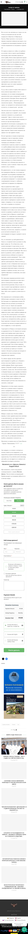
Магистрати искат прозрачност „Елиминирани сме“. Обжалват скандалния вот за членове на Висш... (14, 886)
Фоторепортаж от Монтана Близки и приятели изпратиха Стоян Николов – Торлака (14, 860)
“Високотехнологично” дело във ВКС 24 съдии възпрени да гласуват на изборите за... (14, 808)
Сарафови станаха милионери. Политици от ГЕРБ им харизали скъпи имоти (14, 782)
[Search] (26, 2)
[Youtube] (22, 2)
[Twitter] (17, 2)
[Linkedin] (20, 2)
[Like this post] (11, 729)
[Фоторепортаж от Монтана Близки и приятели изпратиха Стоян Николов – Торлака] (14, 848)
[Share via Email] (16, 729)
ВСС (18, 724)
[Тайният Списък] (14, 746)
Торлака (13, 724)
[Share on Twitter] (14, 730)
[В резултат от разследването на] (14, 822)
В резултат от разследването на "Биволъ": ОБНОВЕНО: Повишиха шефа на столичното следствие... (14, 834)
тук (21, 443)
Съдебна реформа (6, 724)
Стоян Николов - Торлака (9, 9)
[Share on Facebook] (13, 729)
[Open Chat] (24, 929)
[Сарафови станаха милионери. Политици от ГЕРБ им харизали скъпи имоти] (14, 770)
